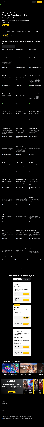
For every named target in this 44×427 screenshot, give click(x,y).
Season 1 (29, 31)
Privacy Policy (12, 416)
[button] (10, 368)
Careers (22, 418)
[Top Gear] (33, 263)
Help (13, 418)
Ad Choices (29, 416)
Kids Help (17, 418)
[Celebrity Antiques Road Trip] (21, 263)
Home (3, 31)
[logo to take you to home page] (4, 2)
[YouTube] (37, 418)
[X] (37, 421)
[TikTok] (40, 415)
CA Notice (24, 416)
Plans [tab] (17, 279)
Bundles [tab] (26, 279)
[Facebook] (37, 415)
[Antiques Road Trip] (8, 263)
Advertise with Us (28, 418)
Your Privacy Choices (7, 418)
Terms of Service (5, 416)
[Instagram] (40, 418)
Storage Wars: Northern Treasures (18, 31)
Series (8, 31)
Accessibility (18, 416)
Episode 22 (36, 31)
